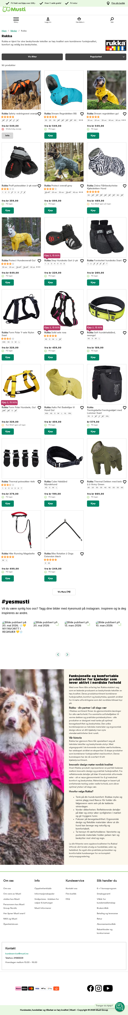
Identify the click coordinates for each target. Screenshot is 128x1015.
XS (3, 120)
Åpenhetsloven (10, 924)
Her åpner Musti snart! (14, 913)
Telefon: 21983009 (14, 958)
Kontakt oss (71, 888)
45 (63, 120)
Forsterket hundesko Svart (104, 260)
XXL (69, 413)
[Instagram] (98, 988)
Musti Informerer (42, 908)
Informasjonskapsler (44, 894)
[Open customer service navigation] (120, 1007)
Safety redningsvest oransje (20, 114)
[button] (16, 634)
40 (59, 120)
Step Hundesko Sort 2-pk (61, 260)
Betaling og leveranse (107, 913)
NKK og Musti (10, 919)
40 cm (111, 120)
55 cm (4, 267)
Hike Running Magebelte (18, 554)
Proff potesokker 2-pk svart (19, 186)
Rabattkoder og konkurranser (104, 931)
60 (75, 120)
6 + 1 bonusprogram (106, 888)
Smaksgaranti (103, 894)
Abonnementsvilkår (106, 924)
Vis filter (32, 57)
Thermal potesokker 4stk (18, 481)
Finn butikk (71, 894)
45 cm (118, 120)
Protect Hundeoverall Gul (18, 260)
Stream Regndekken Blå (60, 114)
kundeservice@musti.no (16, 954)
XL (17, 120)
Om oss (7, 888)
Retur (99, 919)
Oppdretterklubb (43, 888)
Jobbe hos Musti (11, 899)
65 (122, 195)
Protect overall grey (58, 186)
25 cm (97, 120)
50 (67, 120)
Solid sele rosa (55, 332)
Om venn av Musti (12, 894)
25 (50, 120)
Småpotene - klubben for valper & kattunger (46, 901)
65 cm (47, 192)
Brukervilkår (103, 908)
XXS (3, 342)
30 (54, 120)
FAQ (68, 899)
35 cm (90, 120)
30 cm (104, 120)
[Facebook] (90, 988)
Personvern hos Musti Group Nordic (13, 906)
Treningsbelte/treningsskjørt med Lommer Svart (104, 410)
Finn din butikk (118, 3)
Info (7, 136)
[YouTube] (107, 988)
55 (71, 120)
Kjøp (50, 136)
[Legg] (39, 114)
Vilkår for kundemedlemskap (106, 901)
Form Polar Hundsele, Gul (19, 407)
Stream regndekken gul (102, 114)
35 (46, 120)
